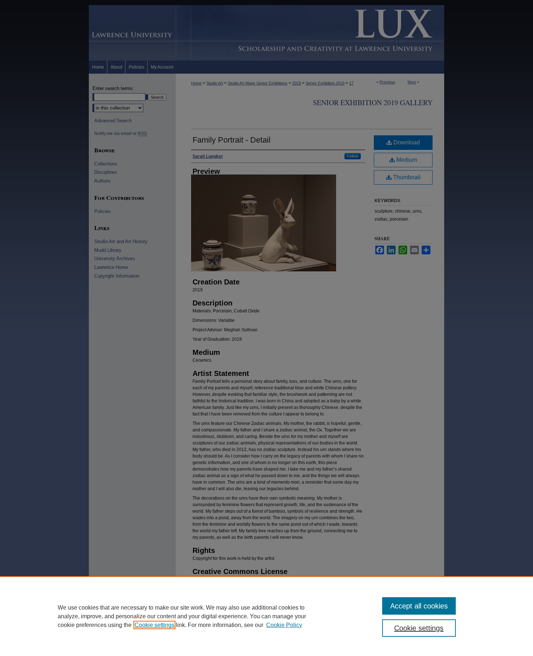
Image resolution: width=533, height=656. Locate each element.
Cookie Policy (284, 625)
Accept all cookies (419, 606)
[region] (266, 616)
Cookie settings (154, 625)
